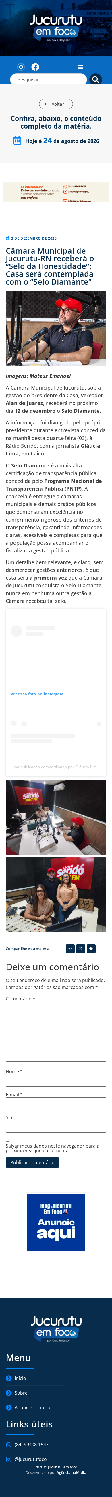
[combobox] (48, 79)
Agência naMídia (71, 1472)
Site (10, 1117)
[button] (80, 67)
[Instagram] (21, 66)
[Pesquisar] (95, 79)
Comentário (20, 998)
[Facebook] (35, 66)
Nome (14, 1071)
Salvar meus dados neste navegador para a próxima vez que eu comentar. (52, 1148)
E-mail (14, 1094)
